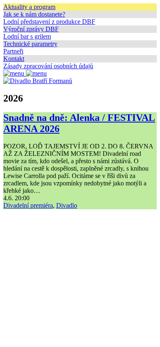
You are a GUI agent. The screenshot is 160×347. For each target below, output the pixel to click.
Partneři (13, 51)
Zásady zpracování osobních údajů (48, 65)
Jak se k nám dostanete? (34, 14)
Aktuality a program (29, 6)
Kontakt (13, 58)
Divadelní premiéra (28, 205)
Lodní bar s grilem (27, 36)
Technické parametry (30, 43)
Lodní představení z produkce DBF (49, 21)
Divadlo (66, 205)
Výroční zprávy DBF (31, 28)
